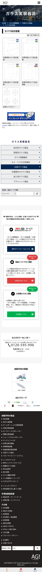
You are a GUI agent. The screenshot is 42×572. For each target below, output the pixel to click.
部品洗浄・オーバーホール (12, 497)
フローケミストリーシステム (13, 456)
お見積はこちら (21, 314)
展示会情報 (7, 523)
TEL (7, 570)
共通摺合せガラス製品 (21, 172)
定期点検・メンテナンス (11, 500)
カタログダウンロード (10, 481)
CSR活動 (6, 532)
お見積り (6, 540)
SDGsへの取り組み (9, 529)
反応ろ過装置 (7, 422)
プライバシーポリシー (10, 535)
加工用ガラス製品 (20, 177)
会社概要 (6, 508)
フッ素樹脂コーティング (11, 478)
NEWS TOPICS (8, 526)
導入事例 (6, 472)
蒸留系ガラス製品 (20, 153)
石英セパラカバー (9, 107)
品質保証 (6, 514)
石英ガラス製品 (20, 167)
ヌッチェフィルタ (9, 440)
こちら (4, 125)
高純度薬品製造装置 (10, 450)
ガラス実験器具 (20, 157)
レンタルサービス (9, 460)
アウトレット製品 (20, 181)
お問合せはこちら (21, 281)
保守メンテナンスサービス (12, 463)
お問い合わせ (7, 543)
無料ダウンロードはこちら (21, 249)
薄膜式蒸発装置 (8, 434)
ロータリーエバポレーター (12, 431)
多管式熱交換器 (8, 443)
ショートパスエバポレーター (13, 437)
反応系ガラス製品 (20, 148)
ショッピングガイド (10, 486)
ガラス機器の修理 (9, 475)
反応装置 (6, 419)
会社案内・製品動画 (10, 517)
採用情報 (6, 520)
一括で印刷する (34, 35)
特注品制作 (7, 469)
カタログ (35, 571)
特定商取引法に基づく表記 (12, 489)
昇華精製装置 (7, 446)
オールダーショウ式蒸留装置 (13, 425)
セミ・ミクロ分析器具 (21, 162)
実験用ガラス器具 (9, 466)
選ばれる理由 (7, 511)
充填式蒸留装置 (8, 428)
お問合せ (21, 571)
